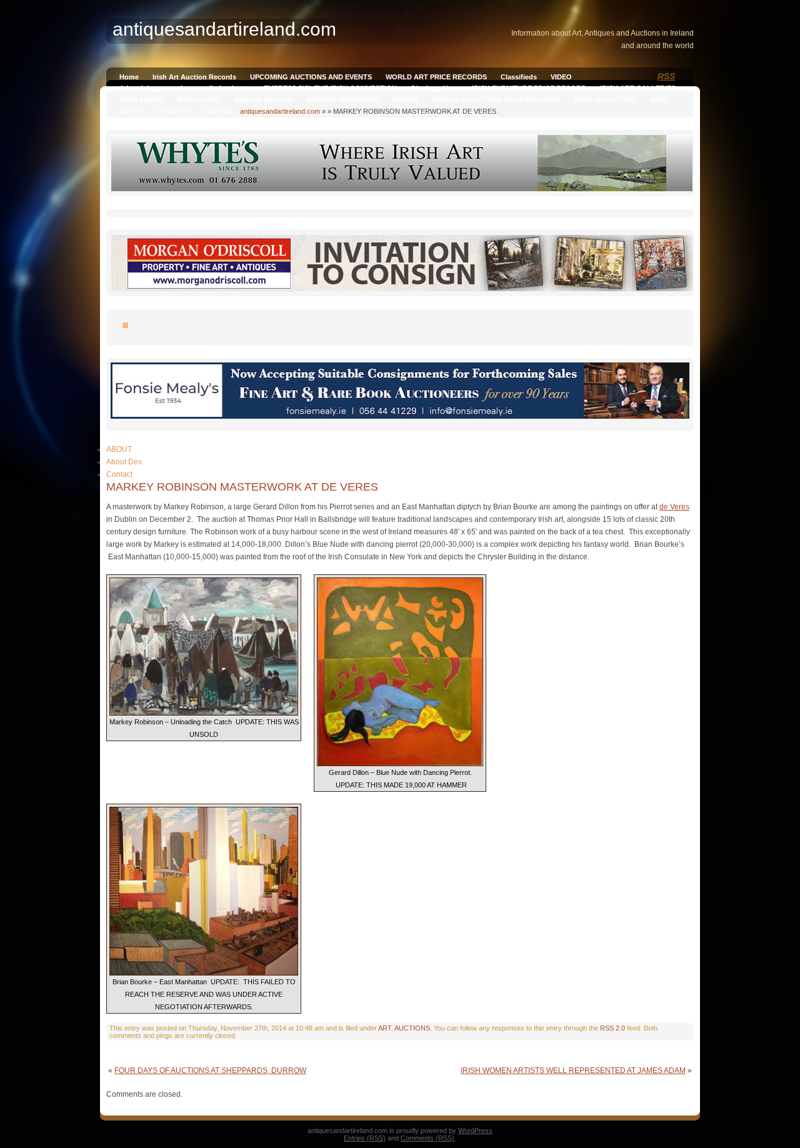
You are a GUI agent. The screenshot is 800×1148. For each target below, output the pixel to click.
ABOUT (131, 110)
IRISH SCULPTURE (605, 99)
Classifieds (519, 77)
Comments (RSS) (427, 1138)
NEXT (659, 99)
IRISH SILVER (141, 99)
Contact (220, 110)
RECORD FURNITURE (342, 99)
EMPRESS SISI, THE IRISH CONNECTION (330, 88)
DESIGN (405, 99)
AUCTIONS (412, 1028)
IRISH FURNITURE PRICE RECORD (529, 88)
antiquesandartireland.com (280, 111)
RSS (666, 76)
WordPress (475, 1130)
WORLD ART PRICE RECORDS (436, 77)
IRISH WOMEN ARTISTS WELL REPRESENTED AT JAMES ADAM (573, 1070)
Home (129, 77)
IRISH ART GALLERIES (638, 88)
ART (384, 1028)
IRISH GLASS (199, 99)
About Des (175, 110)
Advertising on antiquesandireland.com (184, 88)
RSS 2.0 (612, 1028)
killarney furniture (263, 99)
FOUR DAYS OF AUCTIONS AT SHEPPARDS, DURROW (210, 1070)
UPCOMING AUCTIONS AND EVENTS (311, 77)
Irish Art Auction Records (194, 77)
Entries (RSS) (365, 1138)
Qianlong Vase (434, 88)
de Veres (674, 506)
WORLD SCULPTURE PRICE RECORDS (496, 99)
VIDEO (561, 77)
